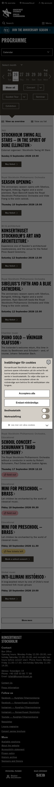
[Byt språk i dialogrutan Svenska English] (48, 362)
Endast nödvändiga (27, 402)
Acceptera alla (27, 393)
